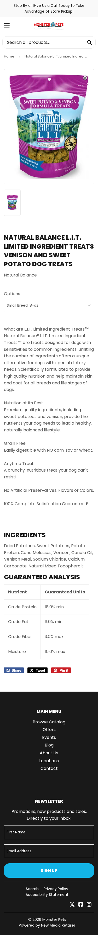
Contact (49, 768)
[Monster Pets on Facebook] (80, 905)
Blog (49, 745)
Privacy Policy (56, 888)
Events (49, 737)
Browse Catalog (49, 722)
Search (32, 888)
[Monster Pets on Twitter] (72, 905)
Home (9, 56)
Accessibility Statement (47, 894)
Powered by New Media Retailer (47, 925)
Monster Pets (54, 919)
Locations (49, 761)
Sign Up (49, 870)
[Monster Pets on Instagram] (89, 905)
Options (12, 294)
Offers (49, 730)
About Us (49, 753)
